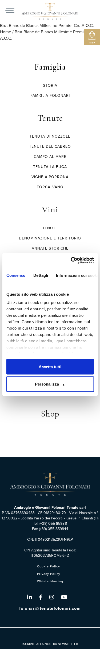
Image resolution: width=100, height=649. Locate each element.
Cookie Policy (48, 566)
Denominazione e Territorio (50, 238)
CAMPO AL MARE (50, 156)
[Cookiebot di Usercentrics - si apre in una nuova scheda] (71, 260)
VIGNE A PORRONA (50, 177)
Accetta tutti (50, 366)
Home (5, 32)
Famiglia (50, 67)
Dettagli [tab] (40, 275)
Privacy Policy (48, 573)
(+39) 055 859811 (53, 523)
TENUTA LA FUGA (50, 167)
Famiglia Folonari (50, 95)
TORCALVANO (50, 187)
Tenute (50, 118)
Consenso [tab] (15, 275)
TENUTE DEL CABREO (50, 146)
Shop (50, 413)
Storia (50, 85)
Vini (50, 209)
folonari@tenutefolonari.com (50, 608)
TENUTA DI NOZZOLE (50, 136)
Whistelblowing (50, 581)
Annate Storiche (50, 248)
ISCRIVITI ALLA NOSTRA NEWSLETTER (50, 644)
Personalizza (47, 384)
